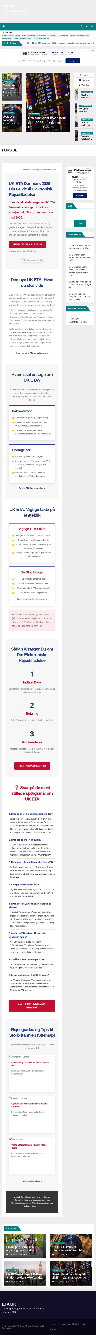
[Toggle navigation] (91, 26)
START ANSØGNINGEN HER (32, 766)
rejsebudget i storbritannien (58, 35)
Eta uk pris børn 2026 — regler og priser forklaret (12, 90)
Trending (85, 85)
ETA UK (8, 6)
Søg (70, 206)
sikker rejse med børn (41, 38)
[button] (82, 26)
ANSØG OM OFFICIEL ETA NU (27, 244)
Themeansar (6, 1328)
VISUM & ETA (64, 1324)
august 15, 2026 (12, 92)
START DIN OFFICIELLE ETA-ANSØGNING (32, 1006)
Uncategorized (9, 81)
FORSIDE (53, 1324)
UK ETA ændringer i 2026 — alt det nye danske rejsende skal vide (24, 1277)
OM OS (85, 1324)
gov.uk (36, 1206)
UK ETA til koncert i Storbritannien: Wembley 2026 (79, 257)
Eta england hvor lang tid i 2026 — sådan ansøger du (47, 123)
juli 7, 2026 (10, 124)
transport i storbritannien (11, 35)
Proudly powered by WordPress (13, 1326)
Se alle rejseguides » (32, 1181)
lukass (8, 95)
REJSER (75, 1324)
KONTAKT (54, 1330)
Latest (85, 75)
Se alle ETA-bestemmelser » (32, 488)
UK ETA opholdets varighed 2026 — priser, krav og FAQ (79, 296)
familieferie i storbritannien (79, 35)
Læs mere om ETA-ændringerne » (32, 353)
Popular (85, 80)
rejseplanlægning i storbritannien (34, 35)
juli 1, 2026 (35, 127)
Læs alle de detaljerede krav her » (32, 599)
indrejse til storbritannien (22, 38)
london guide (6, 38)
